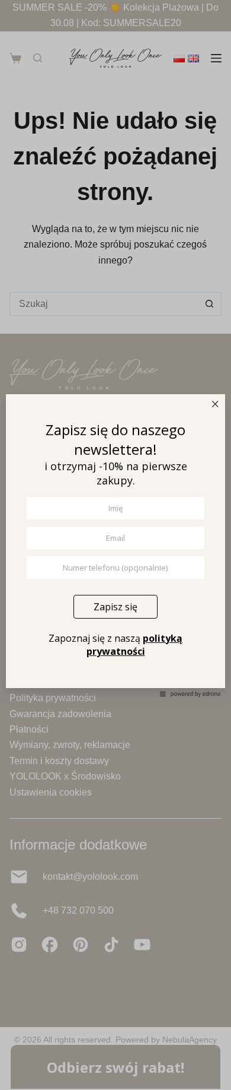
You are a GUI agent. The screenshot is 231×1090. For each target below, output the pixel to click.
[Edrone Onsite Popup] (115, 545)
